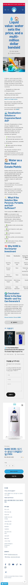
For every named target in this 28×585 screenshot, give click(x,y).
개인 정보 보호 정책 (17, 369)
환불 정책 (6, 538)
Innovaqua (6, 446)
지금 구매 (14, 476)
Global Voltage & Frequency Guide (8, 545)
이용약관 (6, 529)
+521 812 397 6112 (15, 557)
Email (5, 583)
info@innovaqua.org (12, 554)
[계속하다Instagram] (9, 564)
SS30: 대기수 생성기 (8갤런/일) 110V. (13, 451)
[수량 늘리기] (13, 465)
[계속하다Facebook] (5, 564)
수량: (5, 462)
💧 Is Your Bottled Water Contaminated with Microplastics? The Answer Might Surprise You (14, 349)
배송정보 (6, 526)
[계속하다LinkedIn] (21, 564)
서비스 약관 (9, 370)
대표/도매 (6, 514)
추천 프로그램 (7, 512)
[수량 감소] (6, 465)
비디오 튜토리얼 (8, 518)
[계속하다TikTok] (17, 564)
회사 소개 (6, 509)
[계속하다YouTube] (13, 564)
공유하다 (15, 322)
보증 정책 (6, 535)
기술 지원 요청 (7, 521)
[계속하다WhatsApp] (5, 567)
